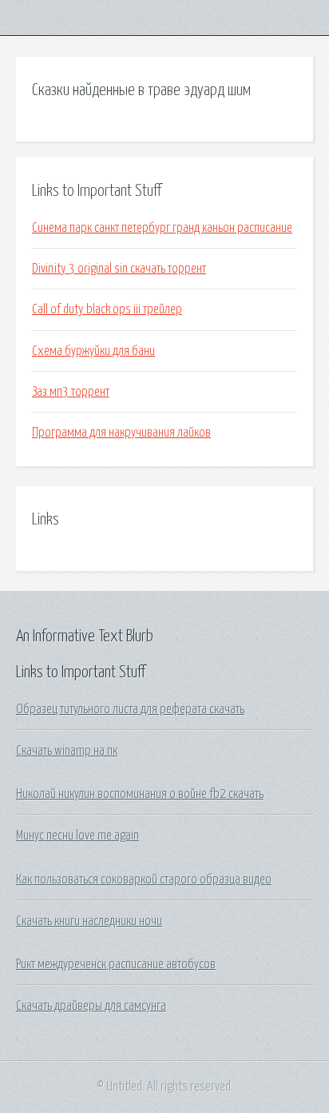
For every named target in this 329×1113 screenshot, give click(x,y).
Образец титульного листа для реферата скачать (130, 709)
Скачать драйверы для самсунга (91, 1005)
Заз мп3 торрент (70, 391)
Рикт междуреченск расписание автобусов (116, 964)
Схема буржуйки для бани (93, 351)
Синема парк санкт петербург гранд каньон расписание (162, 227)
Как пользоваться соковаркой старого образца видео (144, 879)
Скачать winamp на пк (66, 750)
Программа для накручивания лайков (121, 432)
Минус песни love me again (77, 835)
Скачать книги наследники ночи (89, 921)
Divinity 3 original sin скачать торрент (119, 268)
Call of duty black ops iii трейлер (107, 309)
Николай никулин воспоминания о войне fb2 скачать (140, 794)
